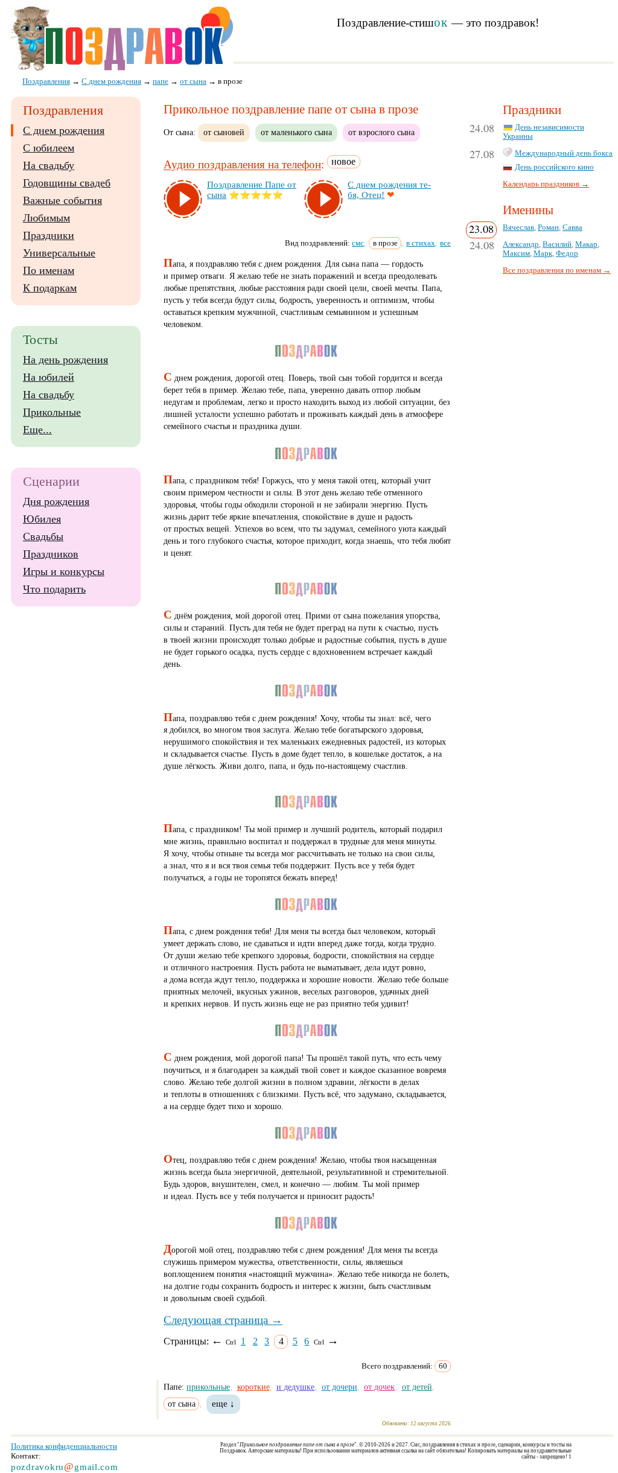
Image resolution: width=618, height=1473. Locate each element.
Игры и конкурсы (63, 571)
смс (358, 242)
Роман (548, 227)
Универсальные (59, 253)
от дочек (379, 1387)
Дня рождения (56, 501)
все (445, 242)
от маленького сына (296, 132)
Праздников (50, 554)
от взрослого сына (381, 132)
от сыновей (223, 132)
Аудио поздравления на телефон (242, 165)
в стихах (420, 242)
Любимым (46, 218)
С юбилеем (48, 148)
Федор (567, 253)
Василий (557, 244)
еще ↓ (223, 1403)
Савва (572, 227)
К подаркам (50, 288)
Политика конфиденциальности (64, 1446)
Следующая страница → (223, 1320)
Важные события (62, 200)
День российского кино (554, 167)
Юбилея (42, 519)
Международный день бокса (564, 153)
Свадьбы (43, 536)
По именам (48, 270)
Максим (516, 253)
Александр (521, 244)
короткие (253, 1387)
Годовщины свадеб (66, 183)
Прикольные (52, 412)
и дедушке (295, 1387)
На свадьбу (48, 165)
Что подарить (54, 589)
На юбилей (48, 377)
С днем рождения (63, 130)
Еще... (37, 430)
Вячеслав (518, 227)
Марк (543, 253)
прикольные (208, 1387)
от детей (417, 1387)
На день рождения (65, 360)
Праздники (48, 235)
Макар (586, 244)
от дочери (339, 1387)
